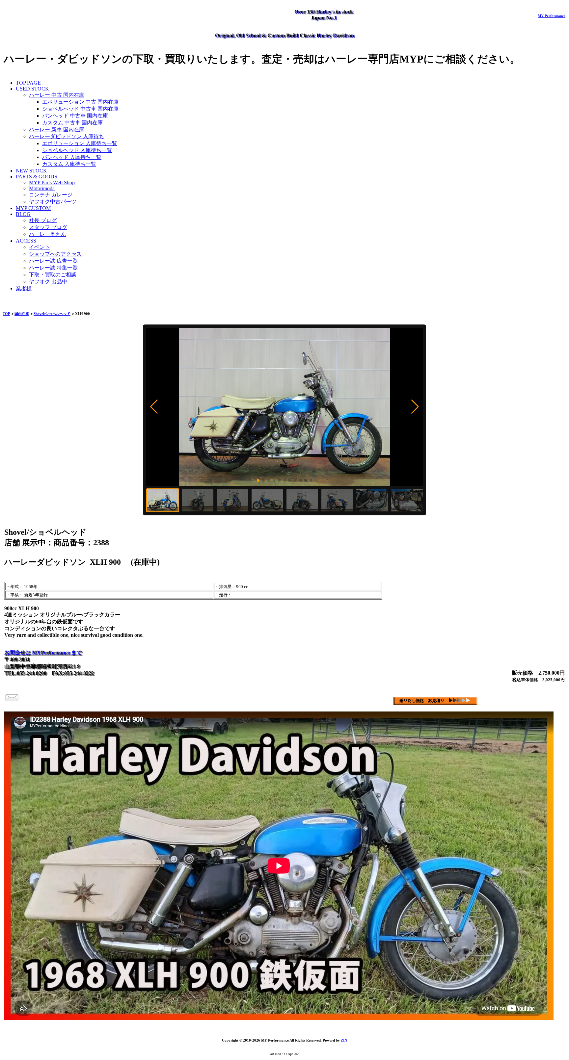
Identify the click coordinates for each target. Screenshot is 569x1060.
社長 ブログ (43, 220)
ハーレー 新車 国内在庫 (56, 129)
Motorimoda (42, 188)
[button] (153, 407)
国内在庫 (21, 314)
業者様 (24, 288)
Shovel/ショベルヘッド (52, 314)
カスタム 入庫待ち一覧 (69, 164)
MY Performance (551, 16)
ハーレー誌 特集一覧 (53, 268)
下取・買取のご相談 (52, 274)
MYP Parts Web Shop (52, 182)
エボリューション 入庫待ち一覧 (79, 143)
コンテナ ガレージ (50, 194)
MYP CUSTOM (33, 208)
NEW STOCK (31, 170)
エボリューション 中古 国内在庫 (80, 102)
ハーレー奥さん (47, 234)
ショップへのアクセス (55, 254)
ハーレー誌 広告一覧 (53, 261)
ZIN (344, 1040)
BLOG (23, 214)
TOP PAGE (28, 83)
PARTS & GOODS (36, 176)
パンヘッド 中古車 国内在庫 (75, 115)
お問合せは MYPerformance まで (43, 652)
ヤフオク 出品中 (48, 281)
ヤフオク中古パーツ (52, 201)
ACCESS (26, 241)
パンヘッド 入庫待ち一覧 (71, 157)
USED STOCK (32, 88)
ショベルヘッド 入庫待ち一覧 (77, 150)
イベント (39, 247)
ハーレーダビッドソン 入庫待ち (66, 136)
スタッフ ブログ (48, 227)
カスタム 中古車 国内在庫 (72, 122)
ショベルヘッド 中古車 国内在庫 (80, 109)
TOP (6, 314)
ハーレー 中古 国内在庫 (56, 95)
